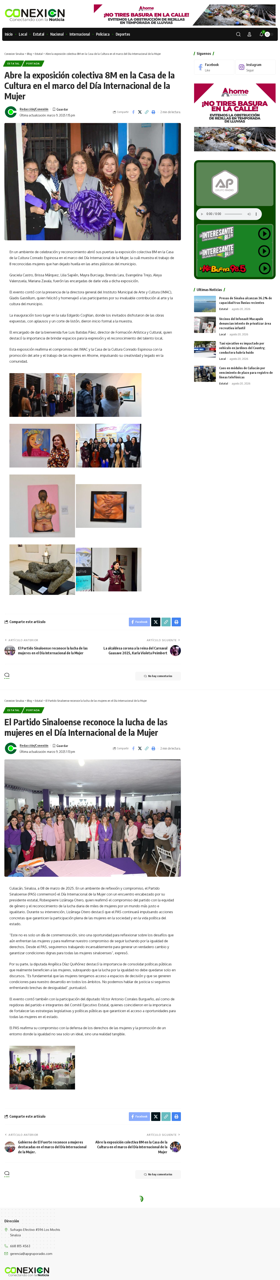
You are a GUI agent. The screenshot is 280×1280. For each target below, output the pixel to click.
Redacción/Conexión (34, 109)
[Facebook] (214, 67)
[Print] (153, 112)
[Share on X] (140, 112)
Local (222, 334)
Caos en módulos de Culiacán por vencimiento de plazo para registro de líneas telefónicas (246, 372)
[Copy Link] (147, 112)
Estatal (13, 63)
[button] (238, 34)
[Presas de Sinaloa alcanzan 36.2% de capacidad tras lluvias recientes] (205, 304)
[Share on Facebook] (133, 112)
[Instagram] (255, 67)
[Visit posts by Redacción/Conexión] (11, 112)
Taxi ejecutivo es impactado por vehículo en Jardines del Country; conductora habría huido (242, 347)
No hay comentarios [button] (160, 676)
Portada (33, 63)
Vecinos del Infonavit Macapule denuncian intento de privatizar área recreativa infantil (245, 323)
